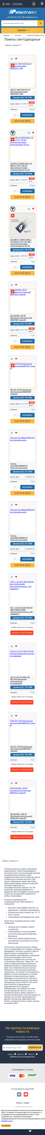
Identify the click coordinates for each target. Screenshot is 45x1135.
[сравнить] (12, 59)
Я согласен (6, 1126)
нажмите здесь (7, 1121)
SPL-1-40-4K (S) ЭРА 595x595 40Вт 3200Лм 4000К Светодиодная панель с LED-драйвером (21, 611)
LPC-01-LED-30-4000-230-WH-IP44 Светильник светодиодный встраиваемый (20, 680)
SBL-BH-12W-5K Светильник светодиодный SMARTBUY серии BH (21, 749)
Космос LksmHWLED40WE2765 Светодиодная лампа (18, 538)
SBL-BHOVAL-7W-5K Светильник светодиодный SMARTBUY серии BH (21, 318)
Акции (10, 1054)
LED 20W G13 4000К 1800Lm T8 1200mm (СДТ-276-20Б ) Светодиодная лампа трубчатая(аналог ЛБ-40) (20, 243)
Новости (31, 1054)
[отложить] (16, 59)
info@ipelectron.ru (31, 17)
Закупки (20, 1054)
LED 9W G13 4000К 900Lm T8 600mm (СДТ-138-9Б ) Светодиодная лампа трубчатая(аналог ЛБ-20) (21, 167)
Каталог (22, 30)
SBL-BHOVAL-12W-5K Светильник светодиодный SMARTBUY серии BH (21, 816)
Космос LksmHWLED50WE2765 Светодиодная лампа (18, 466)
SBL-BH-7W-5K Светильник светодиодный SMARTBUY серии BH (20, 392)
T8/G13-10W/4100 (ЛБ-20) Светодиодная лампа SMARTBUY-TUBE (20, 92)
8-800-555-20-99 (15, 17)
